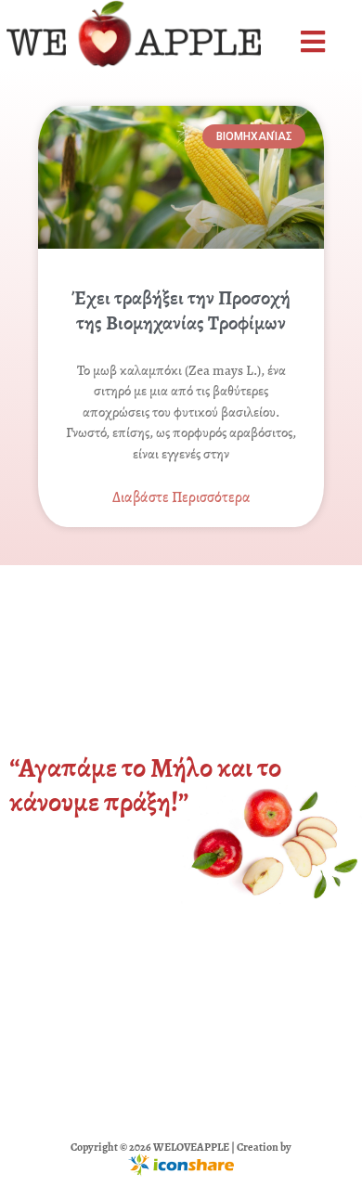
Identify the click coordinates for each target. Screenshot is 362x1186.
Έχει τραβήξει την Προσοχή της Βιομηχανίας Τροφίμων (181, 310)
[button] (315, 42)
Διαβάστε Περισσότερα (181, 497)
